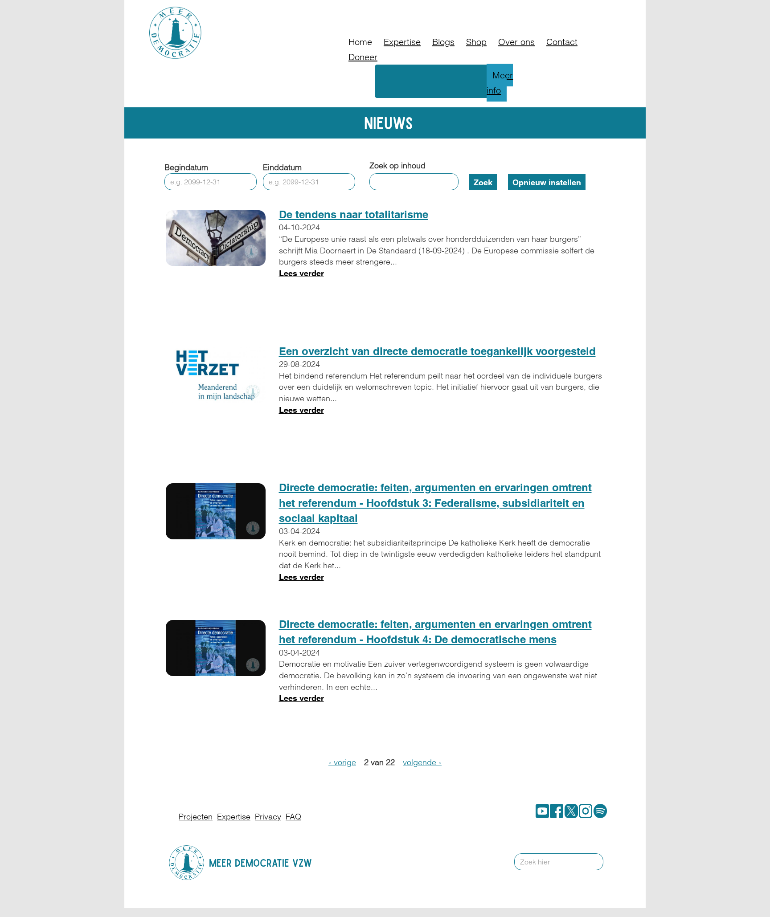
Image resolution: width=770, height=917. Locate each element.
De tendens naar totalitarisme (353, 214)
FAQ (505, 11)
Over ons (516, 41)
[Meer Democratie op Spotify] (598, 811)
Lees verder (301, 273)
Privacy (268, 816)
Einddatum (282, 167)
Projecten (196, 816)
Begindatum (186, 167)
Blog (482, 11)
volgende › (422, 762)
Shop (476, 41)
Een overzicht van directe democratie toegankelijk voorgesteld (437, 351)
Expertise (402, 41)
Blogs (443, 41)
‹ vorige (342, 762)
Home (360, 41)
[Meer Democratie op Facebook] (555, 811)
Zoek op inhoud (397, 165)
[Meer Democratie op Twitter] (569, 811)
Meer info (500, 82)
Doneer (454, 11)
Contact (534, 11)
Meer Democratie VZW (260, 862)
